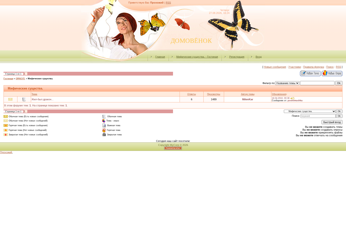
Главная (160, 56)
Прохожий (6, 152)
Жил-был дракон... (42, 99)
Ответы (191, 94)
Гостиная (8, 78)
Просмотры (213, 94)
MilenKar (247, 99)
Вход (259, 56)
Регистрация (236, 56)
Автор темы (247, 94)
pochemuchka (295, 100)
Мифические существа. (40, 78)
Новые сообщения (275, 66)
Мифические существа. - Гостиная (197, 56)
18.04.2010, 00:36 (281, 98)
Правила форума (313, 66)
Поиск (330, 66)
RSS (168, 2)
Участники (294, 66)
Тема (34, 94)
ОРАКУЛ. (20, 78)
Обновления (279, 94)
